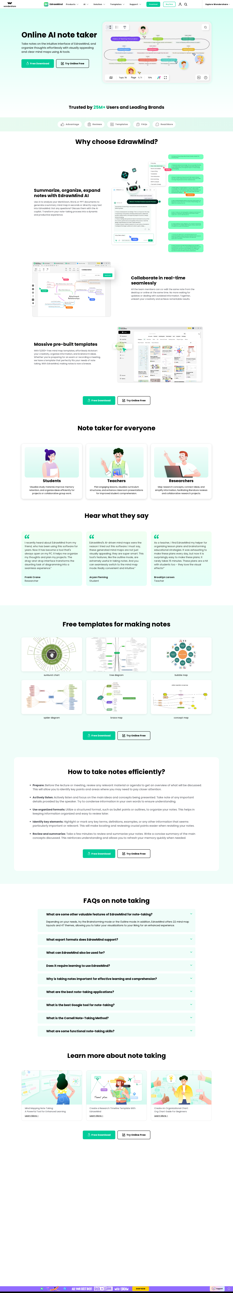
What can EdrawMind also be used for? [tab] (75, 953)
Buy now (169, 4)
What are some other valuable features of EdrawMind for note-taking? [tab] (99, 914)
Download (153, 4)
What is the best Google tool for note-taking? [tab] (80, 1005)
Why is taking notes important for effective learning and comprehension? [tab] (101, 979)
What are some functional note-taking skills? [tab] (80, 1031)
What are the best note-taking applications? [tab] (80, 992)
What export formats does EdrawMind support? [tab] (82, 940)
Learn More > (32, 1115)
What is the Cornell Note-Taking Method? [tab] (77, 1018)
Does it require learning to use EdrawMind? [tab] (78, 966)
